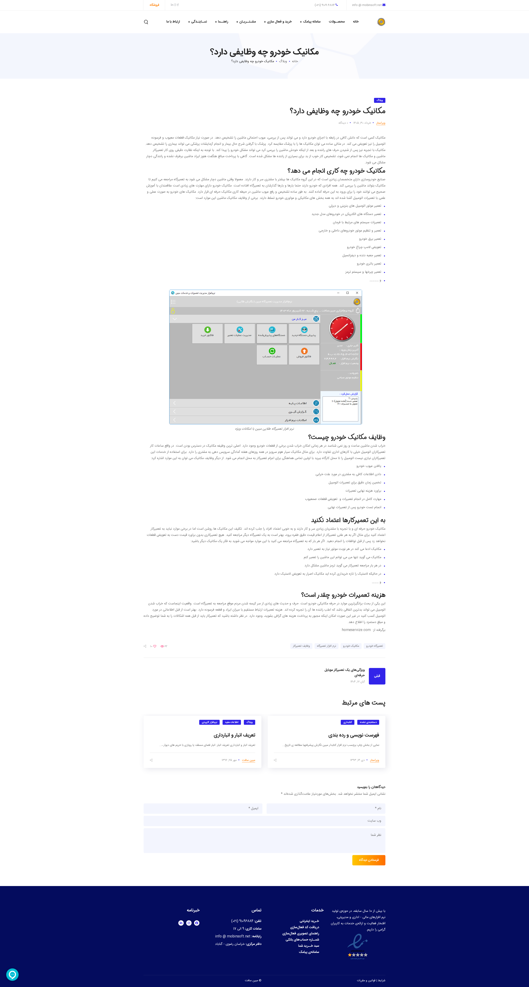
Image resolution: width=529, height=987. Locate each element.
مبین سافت (248, 760)
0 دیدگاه (343, 123)
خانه (295, 61)
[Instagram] (189, 923)
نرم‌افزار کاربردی (209, 722)
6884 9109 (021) (325, 5)
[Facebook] (196, 923)
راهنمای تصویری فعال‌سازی (300, 934)
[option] (326, 742)
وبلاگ (283, 61)
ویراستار (380, 123)
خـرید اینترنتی (309, 921)
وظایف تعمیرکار (301, 646)
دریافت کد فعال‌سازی (304, 927)
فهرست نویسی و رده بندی (353, 735)
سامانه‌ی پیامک (309, 952)
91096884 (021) (242, 921)
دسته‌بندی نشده (368, 722)
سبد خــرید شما (308, 946)
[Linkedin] (181, 923)
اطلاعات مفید (232, 722)
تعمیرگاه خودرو (374, 646)
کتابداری (347, 722)
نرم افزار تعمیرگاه (326, 646)
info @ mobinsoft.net (367, 5)
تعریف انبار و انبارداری (234, 735)
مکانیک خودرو (351, 646)
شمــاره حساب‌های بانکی (302, 940)
